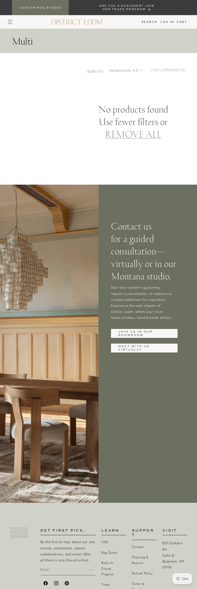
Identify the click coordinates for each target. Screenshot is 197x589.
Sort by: (95, 71)
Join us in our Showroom (135, 333)
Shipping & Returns (140, 560)
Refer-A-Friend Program (107, 568)
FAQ (104, 542)
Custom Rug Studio (40, 7)
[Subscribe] (90, 570)
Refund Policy (142, 573)
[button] (10, 22)
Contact (138, 547)
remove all (133, 134)
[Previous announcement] (73, 7)
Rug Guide (109, 552)
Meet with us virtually (134, 348)
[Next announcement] (181, 7)
